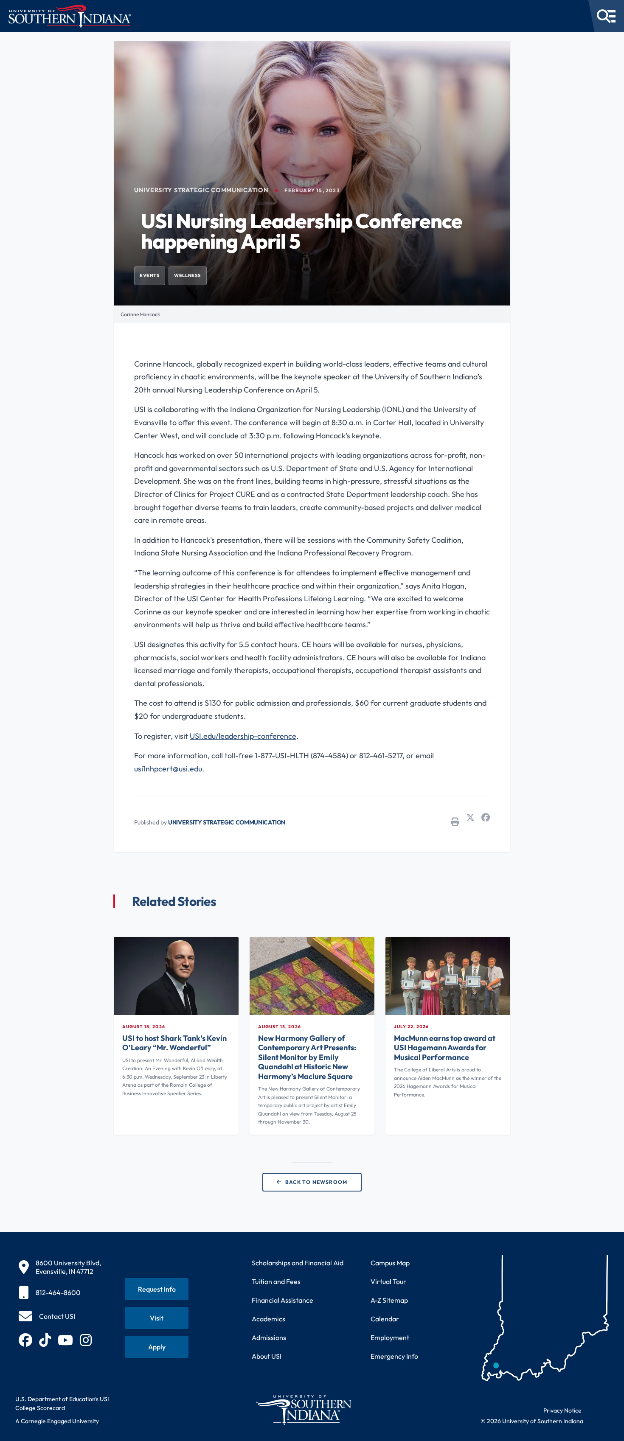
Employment (390, 1337)
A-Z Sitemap (389, 1300)
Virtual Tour (388, 1281)
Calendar (385, 1319)
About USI (266, 1356)
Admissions (269, 1337)
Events (150, 275)
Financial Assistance (282, 1300)
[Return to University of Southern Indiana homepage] (303, 1410)
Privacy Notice (562, 1410)
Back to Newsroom (316, 1182)
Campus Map (390, 1263)
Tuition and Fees (276, 1281)
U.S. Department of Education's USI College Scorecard (62, 1403)
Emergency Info (394, 1356)
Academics (268, 1319)
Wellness (187, 275)
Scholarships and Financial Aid (297, 1263)
